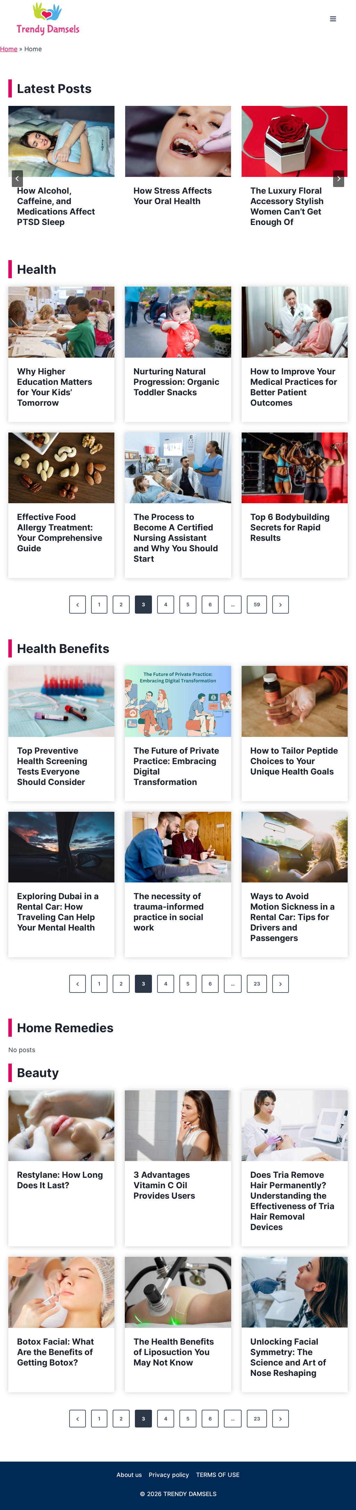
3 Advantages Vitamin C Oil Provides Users (164, 1185)
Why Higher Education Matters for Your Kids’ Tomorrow (54, 387)
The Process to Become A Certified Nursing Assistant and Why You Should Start (176, 538)
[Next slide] (338, 178)
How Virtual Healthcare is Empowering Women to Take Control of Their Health (294, 212)
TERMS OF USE (218, 1474)
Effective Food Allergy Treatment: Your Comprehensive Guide (59, 532)
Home (8, 49)
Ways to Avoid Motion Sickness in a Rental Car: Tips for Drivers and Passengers (292, 917)
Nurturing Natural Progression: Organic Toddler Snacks (176, 381)
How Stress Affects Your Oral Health (58, 196)
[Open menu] (332, 19)
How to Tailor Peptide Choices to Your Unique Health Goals (294, 761)
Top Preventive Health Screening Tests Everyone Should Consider (52, 766)
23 (257, 984)
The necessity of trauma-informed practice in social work (169, 912)
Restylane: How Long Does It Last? (60, 1180)
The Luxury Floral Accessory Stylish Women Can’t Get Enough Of (172, 206)
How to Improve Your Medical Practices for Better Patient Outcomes (293, 387)
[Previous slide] (17, 178)
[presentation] (63, 141)
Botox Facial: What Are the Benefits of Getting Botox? (55, 1352)
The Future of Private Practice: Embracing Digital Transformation (176, 766)
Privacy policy (169, 1474)
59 (257, 604)
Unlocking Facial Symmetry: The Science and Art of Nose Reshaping (288, 1357)
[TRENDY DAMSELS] (48, 19)
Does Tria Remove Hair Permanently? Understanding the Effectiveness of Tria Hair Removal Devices (292, 1201)
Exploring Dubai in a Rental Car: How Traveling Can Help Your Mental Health (58, 912)
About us (129, 1474)
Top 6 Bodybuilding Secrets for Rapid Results (290, 527)
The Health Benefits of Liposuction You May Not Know (174, 1352)
